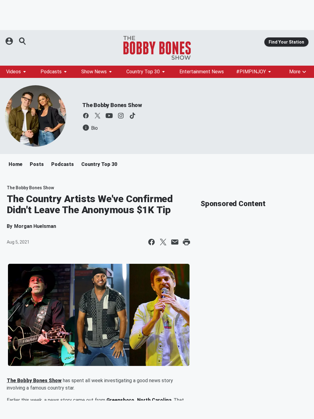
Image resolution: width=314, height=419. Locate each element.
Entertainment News (201, 72)
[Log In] (10, 41)
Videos (13, 72)
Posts (37, 164)
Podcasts (51, 72)
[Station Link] (157, 48)
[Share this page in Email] (174, 242)
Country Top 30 (143, 72)
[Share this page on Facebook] (151, 242)
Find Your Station (286, 42)
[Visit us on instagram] (120, 115)
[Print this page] (186, 242)
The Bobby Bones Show (112, 105)
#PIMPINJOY (251, 72)
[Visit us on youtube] (109, 115)
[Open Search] (22, 41)
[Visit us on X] (97, 115)
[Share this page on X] (163, 242)
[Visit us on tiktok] (132, 115)
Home (15, 164)
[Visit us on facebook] (86, 115)
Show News (94, 72)
